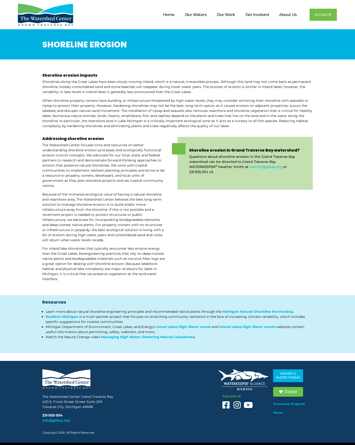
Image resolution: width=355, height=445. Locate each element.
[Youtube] (248, 405)
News (278, 412)
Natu (244, 311)
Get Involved (257, 14)
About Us (288, 14)
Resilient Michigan (62, 316)
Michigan (231, 311)
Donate (291, 392)
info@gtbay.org (56, 420)
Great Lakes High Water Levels (184, 327)
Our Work (226, 14)
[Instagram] (237, 405)
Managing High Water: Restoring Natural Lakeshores (147, 337)
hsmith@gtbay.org (265, 167)
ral (251, 311)
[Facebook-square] (226, 405)
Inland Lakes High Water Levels (247, 327)
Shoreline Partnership (273, 311)
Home (169, 14)
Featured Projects (289, 404)
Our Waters (196, 14)
